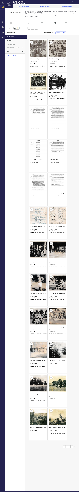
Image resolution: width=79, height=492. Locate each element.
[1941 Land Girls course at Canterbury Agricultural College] (57, 383)
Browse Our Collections (23, 6)
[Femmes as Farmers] (38, 182)
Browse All (2, 8)
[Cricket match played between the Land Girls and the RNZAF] (38, 383)
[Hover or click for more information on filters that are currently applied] (52, 33)
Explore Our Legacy (67, 6)
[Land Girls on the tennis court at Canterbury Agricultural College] (38, 282)
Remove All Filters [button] (60, 32)
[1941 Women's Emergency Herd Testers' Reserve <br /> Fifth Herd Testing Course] (38, 81)
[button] (44, 23)
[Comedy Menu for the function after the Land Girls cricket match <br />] (38, 215)
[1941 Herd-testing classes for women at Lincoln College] (38, 48)
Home (3, 3)
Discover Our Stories (45, 6)
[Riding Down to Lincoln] (38, 148)
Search (2, 13)
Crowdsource (2, 34)
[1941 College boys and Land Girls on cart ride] (57, 81)
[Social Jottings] (57, 115)
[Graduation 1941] (57, 148)
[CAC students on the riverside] (57, 350)
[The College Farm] (38, 115)
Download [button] (31, 23)
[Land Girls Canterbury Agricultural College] (38, 350)
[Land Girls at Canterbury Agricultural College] (57, 182)
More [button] (3, 39)
